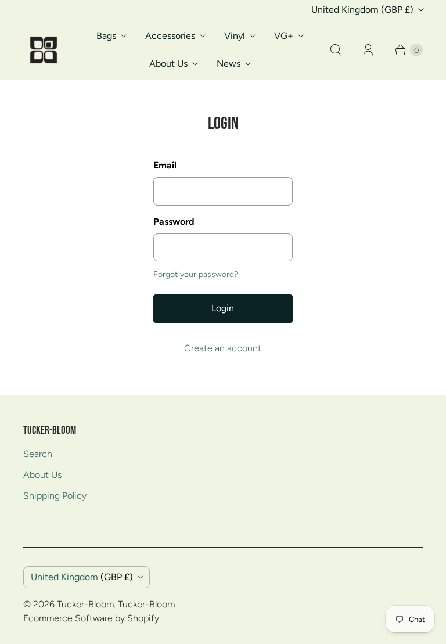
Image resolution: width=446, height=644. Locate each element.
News (228, 63)
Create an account (222, 348)
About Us (168, 63)
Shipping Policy (55, 495)
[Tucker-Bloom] (43, 50)
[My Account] (368, 50)
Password (174, 221)
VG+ (283, 35)
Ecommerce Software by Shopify (91, 618)
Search (37, 453)
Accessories (170, 35)
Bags (106, 35)
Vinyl (234, 35)
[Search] (335, 50)
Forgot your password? (195, 274)
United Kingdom (362, 9)
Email (165, 165)
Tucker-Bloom (85, 604)
